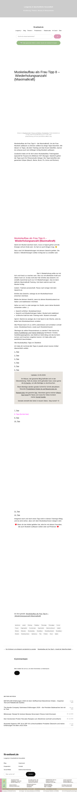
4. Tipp (16, 363)
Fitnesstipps (51, 625)
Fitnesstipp (43, 625)
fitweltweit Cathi (26, 133)
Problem (46, 633)
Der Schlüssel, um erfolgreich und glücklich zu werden (21, 649)
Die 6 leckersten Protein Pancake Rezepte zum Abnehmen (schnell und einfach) (32, 719)
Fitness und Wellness (37, 133)
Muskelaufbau (45, 133)
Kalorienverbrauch (50, 628)
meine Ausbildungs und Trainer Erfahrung (29, 333)
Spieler (56, 633)
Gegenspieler (24, 628)
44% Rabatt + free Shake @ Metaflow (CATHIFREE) (15, 791)
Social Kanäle (41, 397)
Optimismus (34, 633)
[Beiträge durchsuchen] (57, 36)
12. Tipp (17, 515)
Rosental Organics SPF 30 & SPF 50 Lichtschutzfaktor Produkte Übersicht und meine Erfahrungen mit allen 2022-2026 (34, 724)
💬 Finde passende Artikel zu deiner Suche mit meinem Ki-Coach (38, 43)
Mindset (17, 631)
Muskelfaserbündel (49, 631)
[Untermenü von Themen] (32, 30)
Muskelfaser (40, 631)
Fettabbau (36, 625)
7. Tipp (16, 410)
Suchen (31, 774)
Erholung (30, 625)
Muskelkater (59, 631)
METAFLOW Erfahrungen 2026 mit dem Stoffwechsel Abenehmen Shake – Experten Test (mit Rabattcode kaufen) (34, 701)
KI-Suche (27, 383)
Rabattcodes (20, 393)
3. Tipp (16, 359)
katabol (58, 628)
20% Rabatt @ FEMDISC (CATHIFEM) (37, 791)
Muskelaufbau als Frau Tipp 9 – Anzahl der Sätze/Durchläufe (54, 649)
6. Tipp (16, 370)
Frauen (16, 628)
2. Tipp (16, 355)
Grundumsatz (32, 628)
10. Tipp (17, 421)
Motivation (23, 631)
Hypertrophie (41, 628)
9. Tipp (16, 418)
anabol (24, 625)
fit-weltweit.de (39, 27)
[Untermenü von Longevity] (21, 30)
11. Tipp (17, 511)
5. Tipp (16, 366)
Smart (51, 633)
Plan (40, 633)
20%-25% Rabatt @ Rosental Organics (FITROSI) (58, 791)
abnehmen (17, 625)
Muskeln (17, 633)
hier (36, 393)
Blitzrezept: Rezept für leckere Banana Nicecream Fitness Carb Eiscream (30, 714)
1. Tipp (16, 352)
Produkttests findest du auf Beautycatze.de (41, 389)
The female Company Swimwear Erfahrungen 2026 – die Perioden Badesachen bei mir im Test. (35, 708)
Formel (58, 625)
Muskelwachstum (25, 633)
